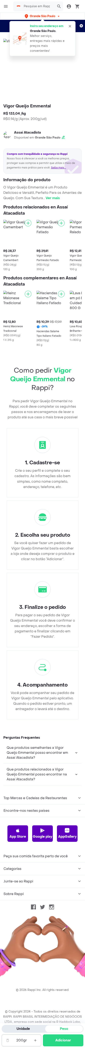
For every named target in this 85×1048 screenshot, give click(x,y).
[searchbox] (38, 6)
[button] (42, 16)
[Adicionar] (28, 223)
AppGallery (67, 836)
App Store (17, 836)
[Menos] (8, 1040)
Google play (42, 836)
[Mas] (35, 1040)
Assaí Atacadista (27, 132)
